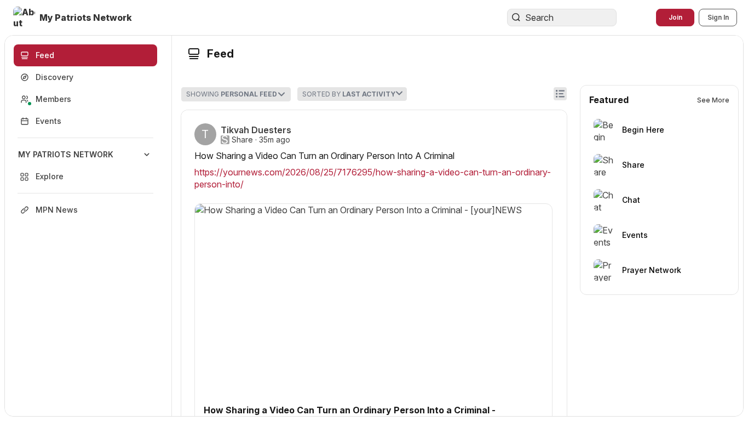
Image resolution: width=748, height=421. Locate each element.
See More (713, 100)
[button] (73, 17)
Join (675, 17)
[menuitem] (85, 165)
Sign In (718, 17)
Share (242, 139)
